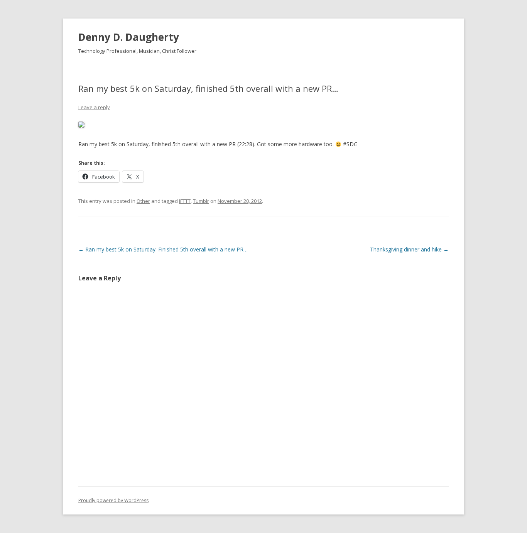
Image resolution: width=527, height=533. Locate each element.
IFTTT (185, 200)
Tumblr (201, 200)
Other (143, 200)
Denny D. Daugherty (128, 37)
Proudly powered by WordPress (113, 500)
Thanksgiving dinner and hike (409, 249)
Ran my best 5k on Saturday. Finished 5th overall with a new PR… (163, 249)
